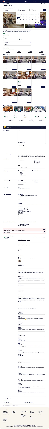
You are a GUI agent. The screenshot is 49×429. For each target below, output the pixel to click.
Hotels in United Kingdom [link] (5, 413)
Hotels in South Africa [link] (5, 412)
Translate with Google (20, 250)
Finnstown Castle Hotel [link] (7, 401)
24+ (44, 26)
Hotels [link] (4, 405)
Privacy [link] (30, 413)
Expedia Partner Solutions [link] (23, 415)
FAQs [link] (12, 413)
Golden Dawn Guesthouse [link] (27, 401)
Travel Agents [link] (22, 417)
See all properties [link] (6, 3)
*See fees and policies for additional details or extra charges (24, 167)
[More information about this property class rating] (6, 6)
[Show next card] (45, 114)
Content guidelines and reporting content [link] (33, 416)
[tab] (5, 400)
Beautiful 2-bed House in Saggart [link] (28, 402)
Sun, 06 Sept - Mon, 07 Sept (21, 10)
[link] (44, 3)
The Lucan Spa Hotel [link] (6, 402)
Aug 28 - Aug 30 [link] (30, 52)
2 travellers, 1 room (33, 10)
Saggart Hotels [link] (13, 405)
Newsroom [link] (22, 414)
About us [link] (39, 412)
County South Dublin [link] (9, 405)
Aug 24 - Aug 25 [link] (19, 52)
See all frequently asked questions (22, 225)
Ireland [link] (6, 405)
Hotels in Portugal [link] (5, 421)
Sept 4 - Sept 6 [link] (41, 52)
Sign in (45, 1)
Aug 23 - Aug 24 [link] (8, 52)
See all (4, 40)
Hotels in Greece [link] (5, 419)
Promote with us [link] (22, 416)
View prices (14, 69)
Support (38, 1)
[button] (20, 16)
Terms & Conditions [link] (32, 412)
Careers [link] (39, 413)
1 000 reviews (5, 238)
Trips (41, 1)
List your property (34, 1)
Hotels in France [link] (4, 420)
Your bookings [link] (13, 412)
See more (19, 165)
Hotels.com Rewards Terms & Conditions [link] (33, 417)
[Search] (44, 232)
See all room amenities (20, 184)
